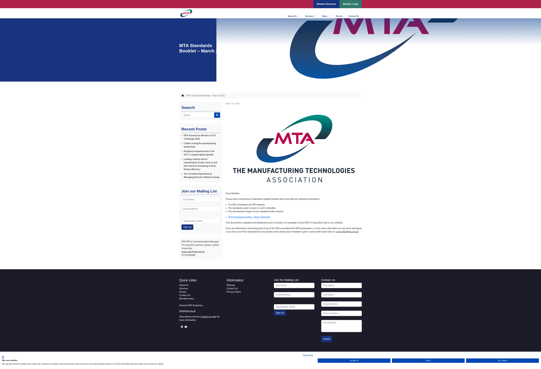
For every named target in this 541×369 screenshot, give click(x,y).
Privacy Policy (234, 292)
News (324, 16)
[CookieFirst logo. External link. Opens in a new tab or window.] (3, 357)
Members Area (186, 298)
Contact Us (353, 16)
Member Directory (326, 4)
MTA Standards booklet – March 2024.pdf (249, 217)
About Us (292, 16)
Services (309, 16)
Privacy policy (308, 355)
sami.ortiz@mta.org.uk (347, 232)
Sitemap (231, 285)
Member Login (350, 4)
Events (339, 16)
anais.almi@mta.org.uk (192, 252)
